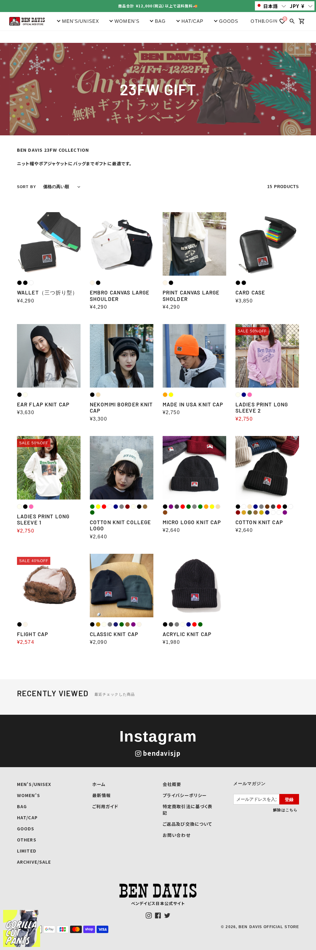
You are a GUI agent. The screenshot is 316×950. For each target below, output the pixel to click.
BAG (22, 806)
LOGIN (270, 21)
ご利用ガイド (105, 806)
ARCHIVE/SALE (34, 862)
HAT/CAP (27, 817)
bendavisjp (162, 753)
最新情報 (101, 795)
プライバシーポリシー (185, 795)
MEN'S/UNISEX (34, 784)
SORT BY (26, 187)
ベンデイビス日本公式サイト (158, 903)
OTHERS (261, 21)
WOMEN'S (28, 795)
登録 (289, 799)
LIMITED (26, 851)
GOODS (26, 828)
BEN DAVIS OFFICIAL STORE (269, 927)
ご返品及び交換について (187, 824)
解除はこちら (285, 809)
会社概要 (172, 784)
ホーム (99, 784)
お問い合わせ (176, 835)
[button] (271, 5)
